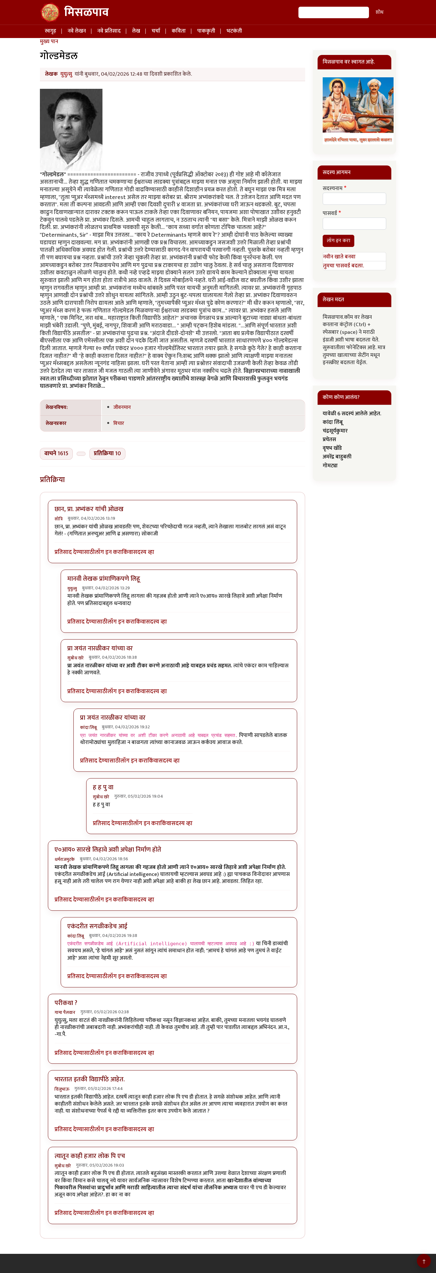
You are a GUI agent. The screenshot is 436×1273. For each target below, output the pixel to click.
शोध (379, 12)
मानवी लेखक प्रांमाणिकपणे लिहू (103, 578)
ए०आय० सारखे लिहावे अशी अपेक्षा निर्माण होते (108, 849)
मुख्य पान (49, 41)
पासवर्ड (330, 214)
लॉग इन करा (108, 552)
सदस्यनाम (332, 189)
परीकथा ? (66, 1003)
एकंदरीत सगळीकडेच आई (97, 926)
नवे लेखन (77, 31)
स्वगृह (50, 31)
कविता (179, 31)
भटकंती (234, 31)
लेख (136, 31)
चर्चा (156, 31)
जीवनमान (122, 407)
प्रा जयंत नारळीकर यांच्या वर (100, 648)
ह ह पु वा (103, 787)
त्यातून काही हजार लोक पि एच (90, 1156)
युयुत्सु (66, 74)
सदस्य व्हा (143, 552)
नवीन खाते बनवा (339, 256)
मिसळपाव (86, 12)
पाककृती (206, 31)
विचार (118, 423)
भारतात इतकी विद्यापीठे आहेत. (90, 1079)
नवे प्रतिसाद (109, 31)
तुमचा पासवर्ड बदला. (343, 265)
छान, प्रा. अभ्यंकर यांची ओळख (89, 509)
